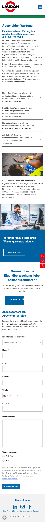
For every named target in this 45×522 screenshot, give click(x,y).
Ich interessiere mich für (13, 336)
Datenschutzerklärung (10, 478)
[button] (4, 517)
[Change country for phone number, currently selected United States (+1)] (5, 395)
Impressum (27, 511)
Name (5, 350)
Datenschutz (37, 511)
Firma (4, 363)
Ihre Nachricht (9, 416)
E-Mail (5, 376)
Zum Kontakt (14, 252)
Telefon (6, 390)
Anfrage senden (11, 486)
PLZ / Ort (7, 403)
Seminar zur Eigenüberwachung (25, 299)
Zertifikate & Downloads (12, 511)
